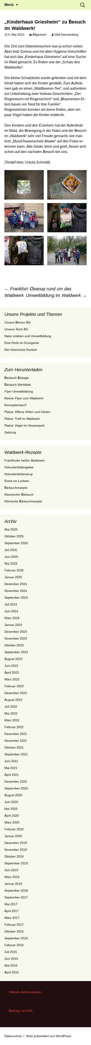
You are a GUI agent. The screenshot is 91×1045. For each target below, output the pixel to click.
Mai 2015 (10, 965)
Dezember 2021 (15, 734)
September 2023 (16, 652)
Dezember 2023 (15, 632)
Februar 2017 (14, 925)
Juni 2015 (11, 959)
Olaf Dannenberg (66, 34)
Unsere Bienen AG (17, 322)
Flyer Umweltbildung (18, 391)
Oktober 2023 (14, 645)
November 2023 (15, 638)
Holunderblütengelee (19, 467)
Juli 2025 (10, 550)
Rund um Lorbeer (16, 481)
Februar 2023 (14, 686)
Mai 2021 (10, 768)
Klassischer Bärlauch (19, 494)
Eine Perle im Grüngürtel (21, 343)
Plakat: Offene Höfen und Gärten (27, 412)
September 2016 (16, 938)
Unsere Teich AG (16, 329)
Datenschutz (13, 1036)
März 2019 (11, 877)
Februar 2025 (14, 570)
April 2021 (11, 775)
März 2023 (11, 679)
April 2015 (11, 972)
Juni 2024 (11, 611)
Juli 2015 (10, 952)
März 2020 (11, 822)
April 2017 (11, 911)
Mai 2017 (10, 904)
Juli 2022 (10, 707)
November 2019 (15, 850)
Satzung (10, 432)
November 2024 (15, 591)
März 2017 (11, 918)
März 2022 (11, 720)
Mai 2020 (10, 809)
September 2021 (16, 754)
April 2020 (11, 816)
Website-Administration (25, 992)
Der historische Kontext (20, 350)
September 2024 (16, 598)
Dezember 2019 (15, 843)
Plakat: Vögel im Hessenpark (24, 425)
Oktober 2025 (14, 536)
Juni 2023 (11, 666)
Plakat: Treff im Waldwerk (22, 419)
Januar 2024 (13, 625)
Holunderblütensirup (18, 474)
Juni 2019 (11, 870)
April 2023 (11, 672)
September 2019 (16, 863)
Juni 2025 (11, 557)
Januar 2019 (13, 884)
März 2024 (11, 618)
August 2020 (13, 795)
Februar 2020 (14, 829)
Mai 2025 (10, 563)
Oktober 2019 (14, 856)
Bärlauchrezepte (15, 488)
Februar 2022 (14, 727)
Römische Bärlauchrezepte (23, 501)
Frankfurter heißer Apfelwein (24, 460)
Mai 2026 (10, 529)
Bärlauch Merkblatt (17, 385)
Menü (9, 5)
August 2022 (13, 700)
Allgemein (39, 34)
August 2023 (13, 659)
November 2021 (15, 741)
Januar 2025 (13, 577)
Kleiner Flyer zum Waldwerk (23, 398)
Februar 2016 (14, 945)
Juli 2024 (10, 604)
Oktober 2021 (14, 747)
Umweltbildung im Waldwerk (56, 295)
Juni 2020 (11, 802)
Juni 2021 (11, 761)
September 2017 (16, 897)
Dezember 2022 (15, 693)
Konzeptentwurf (15, 405)
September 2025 (16, 543)
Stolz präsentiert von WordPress (48, 1036)
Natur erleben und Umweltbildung (27, 336)
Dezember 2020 (15, 781)
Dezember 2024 (15, 584)
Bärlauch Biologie (16, 378)
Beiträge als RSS (20, 1011)
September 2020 (16, 788)
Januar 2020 (13, 836)
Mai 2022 (10, 713)
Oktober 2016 (14, 931)
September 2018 (16, 890)
